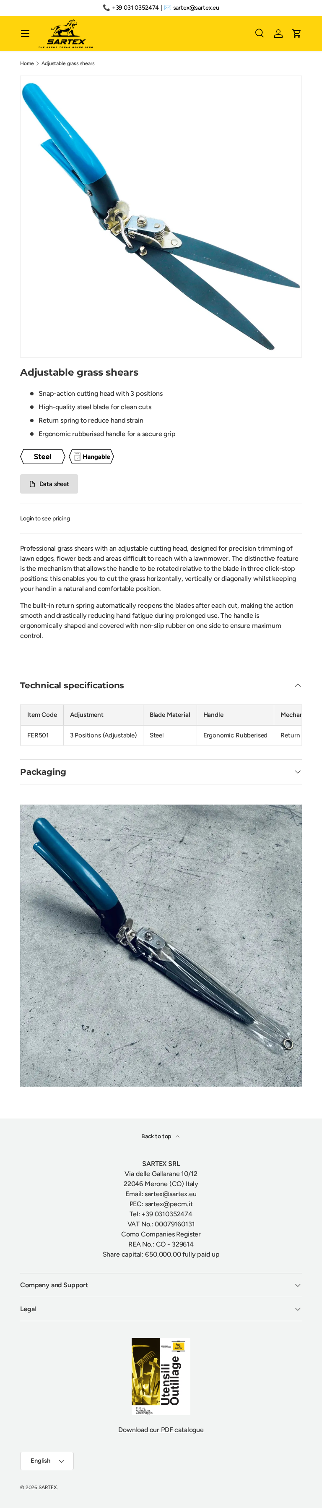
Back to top (156, 1136)
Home (27, 63)
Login (27, 518)
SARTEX (48, 1487)
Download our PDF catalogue (161, 1430)
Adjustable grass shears (68, 63)
